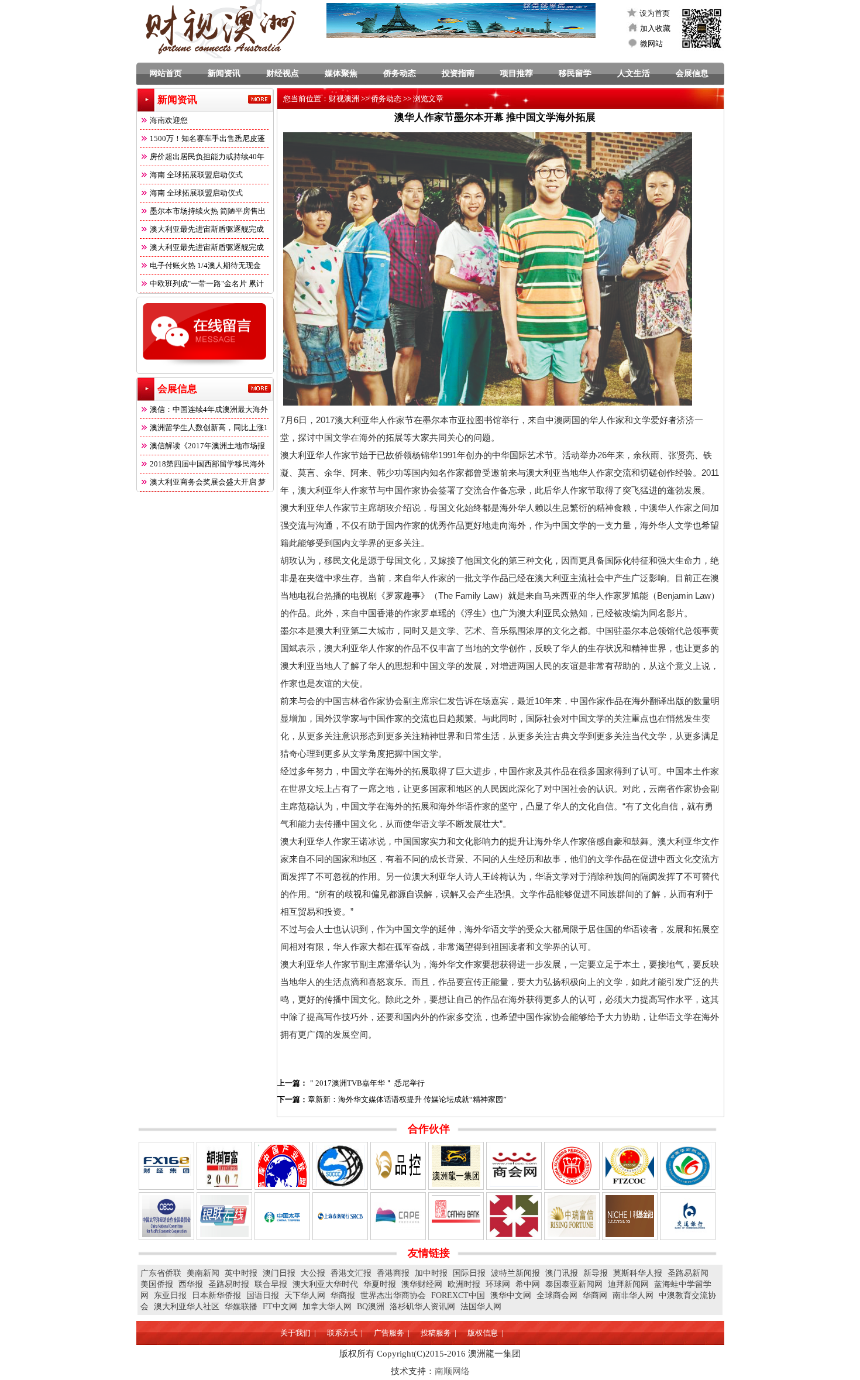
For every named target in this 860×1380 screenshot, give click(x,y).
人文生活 (633, 73)
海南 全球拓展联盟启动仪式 (196, 174)
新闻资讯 (224, 73)
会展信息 (692, 73)
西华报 (190, 1284)
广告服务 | (392, 1332)
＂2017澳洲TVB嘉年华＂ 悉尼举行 (366, 1083)
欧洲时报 (464, 1284)
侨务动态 (399, 73)
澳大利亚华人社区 (186, 1306)
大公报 (313, 1273)
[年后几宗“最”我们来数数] (166, 1166)
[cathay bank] (456, 1216)
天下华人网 (304, 1295)
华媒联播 (241, 1306)
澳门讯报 (561, 1273)
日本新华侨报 (216, 1295)
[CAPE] (398, 1216)
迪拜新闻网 (628, 1284)
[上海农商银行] (340, 1216)
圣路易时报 (228, 1284)
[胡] (224, 1166)
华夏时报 (379, 1284)
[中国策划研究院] (572, 1166)
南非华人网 (633, 1295)
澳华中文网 (510, 1295)
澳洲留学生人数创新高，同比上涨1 (209, 427)
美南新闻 (203, 1273)
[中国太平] (282, 1216)
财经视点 (282, 73)
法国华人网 (480, 1306)
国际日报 (469, 1273)
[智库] (282, 1166)
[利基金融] (630, 1216)
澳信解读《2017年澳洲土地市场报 (207, 445)
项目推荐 (516, 73)
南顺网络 (452, 1371)
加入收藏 (655, 28)
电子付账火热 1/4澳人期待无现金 (205, 265)
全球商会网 (556, 1295)
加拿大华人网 (327, 1306)
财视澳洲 (344, 98)
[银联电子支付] (224, 1216)
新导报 (595, 1273)
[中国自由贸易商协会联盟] (630, 1166)
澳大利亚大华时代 (325, 1284)
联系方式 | (345, 1332)
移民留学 (575, 73)
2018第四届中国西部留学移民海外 (207, 463)
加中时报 (431, 1273)
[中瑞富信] (572, 1216)
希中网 (527, 1284)
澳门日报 (279, 1273)
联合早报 (270, 1284)
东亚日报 (170, 1295)
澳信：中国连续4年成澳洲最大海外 (209, 409)
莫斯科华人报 (637, 1273)
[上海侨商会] (340, 1166)
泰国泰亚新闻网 (574, 1284)
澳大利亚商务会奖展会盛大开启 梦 (208, 482)
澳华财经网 (421, 1284)
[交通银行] (687, 1216)
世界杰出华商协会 (393, 1295)
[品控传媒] (398, 1166)
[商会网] (514, 1166)
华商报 (343, 1295)
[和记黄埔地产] (514, 1216)
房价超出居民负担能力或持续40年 (207, 156)
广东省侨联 (160, 1273)
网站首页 (165, 73)
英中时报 (241, 1273)
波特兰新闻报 (515, 1273)
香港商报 (393, 1273)
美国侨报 (156, 1284)
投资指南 (458, 73)
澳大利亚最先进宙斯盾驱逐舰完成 (207, 229)
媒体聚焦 (341, 73)
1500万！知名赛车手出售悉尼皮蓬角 (202, 140)
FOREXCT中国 (458, 1295)
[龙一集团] (456, 1166)
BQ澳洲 (370, 1306)
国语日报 (262, 1295)
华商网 (595, 1295)
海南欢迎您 (169, 120)
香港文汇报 (351, 1273)
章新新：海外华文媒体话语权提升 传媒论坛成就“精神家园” (407, 1099)
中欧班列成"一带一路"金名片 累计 (207, 283)
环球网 (498, 1284)
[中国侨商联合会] (687, 1166)
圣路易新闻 (688, 1273)
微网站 (651, 43)
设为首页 (654, 13)
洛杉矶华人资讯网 (422, 1306)
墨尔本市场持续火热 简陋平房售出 (208, 211)
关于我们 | (298, 1332)
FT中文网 (280, 1306)
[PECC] (166, 1216)
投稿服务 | (438, 1332)
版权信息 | (485, 1332)
